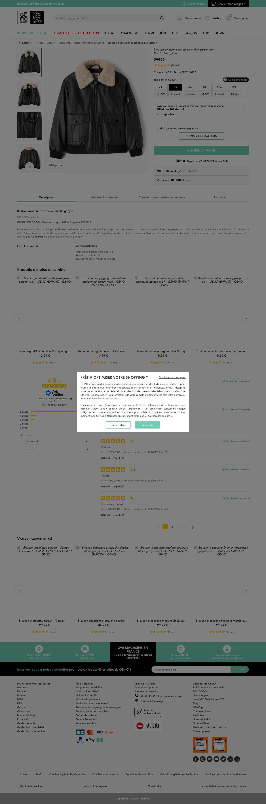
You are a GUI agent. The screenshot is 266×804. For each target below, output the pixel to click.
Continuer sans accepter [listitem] (172, 377)
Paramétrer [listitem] (118, 425)
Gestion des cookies (159, 415)
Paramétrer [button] (135, 408)
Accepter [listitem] (148, 425)
